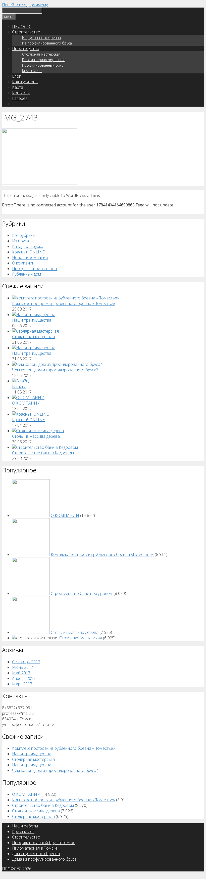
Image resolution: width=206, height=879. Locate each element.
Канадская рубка (27, 246)
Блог (16, 76)
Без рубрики (23, 235)
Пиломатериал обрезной (43, 59)
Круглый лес (32, 70)
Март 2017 (22, 684)
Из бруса (20, 241)
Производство (25, 48)
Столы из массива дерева (36, 436)
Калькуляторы (25, 81)
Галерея (20, 98)
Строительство (26, 32)
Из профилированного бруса (47, 43)
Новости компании (30, 257)
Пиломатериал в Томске (35, 848)
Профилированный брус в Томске (43, 842)
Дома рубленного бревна (36, 853)
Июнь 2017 (22, 667)
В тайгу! (19, 386)
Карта (17, 87)
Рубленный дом (26, 274)
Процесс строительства (34, 268)
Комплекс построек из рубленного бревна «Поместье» (63, 303)
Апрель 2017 (24, 678)
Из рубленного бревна (41, 37)
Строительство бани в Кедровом (43, 453)
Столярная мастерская (41, 54)
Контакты (21, 93)
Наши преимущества (31, 320)
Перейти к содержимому (25, 5)
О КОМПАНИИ (26, 403)
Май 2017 (21, 673)
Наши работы (25, 826)
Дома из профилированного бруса (44, 859)
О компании (23, 263)
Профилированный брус (42, 65)
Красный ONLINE (28, 252)
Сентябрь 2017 (26, 662)
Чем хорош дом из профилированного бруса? (55, 370)
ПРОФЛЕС (21, 26)
